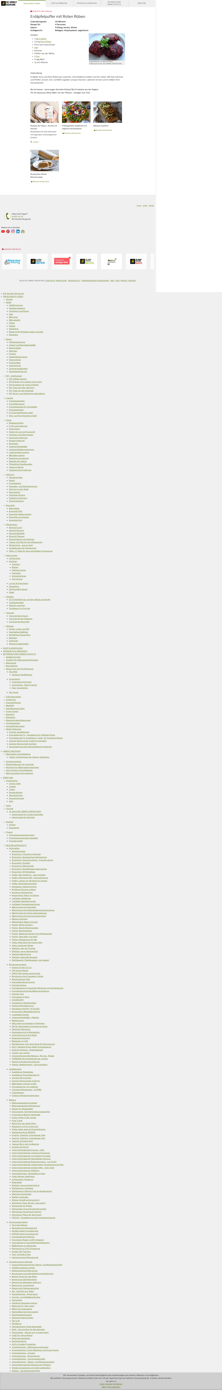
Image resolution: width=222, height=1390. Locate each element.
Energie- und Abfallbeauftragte (26, 1297)
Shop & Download (59, 3)
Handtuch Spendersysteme (24, 1303)
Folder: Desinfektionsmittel (24, 883)
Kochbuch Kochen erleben (24, 889)
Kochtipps (13, 444)
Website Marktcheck (21, 954)
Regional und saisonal (19, 458)
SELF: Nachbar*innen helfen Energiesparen (31, 1047)
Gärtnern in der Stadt (19, 489)
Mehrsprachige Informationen (19, 773)
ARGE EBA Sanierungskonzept (26, 973)
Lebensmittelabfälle (18, 446)
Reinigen (13, 638)
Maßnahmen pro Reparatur (24, 1246)
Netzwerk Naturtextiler (22, 1318)
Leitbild (12, 786)
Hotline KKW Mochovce (23, 1006)
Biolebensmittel (16, 423)
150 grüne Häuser (20, 970)
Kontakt (132, 281)
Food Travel (17, 1120)
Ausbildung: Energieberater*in (25, 1075)
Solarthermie (15, 365)
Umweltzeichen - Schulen (23, 1353)
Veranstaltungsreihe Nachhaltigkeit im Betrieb (30, 747)
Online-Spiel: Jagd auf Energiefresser (29, 1129)
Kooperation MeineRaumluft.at (26, 1011)
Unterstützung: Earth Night (24, 1035)
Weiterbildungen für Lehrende (20, 764)
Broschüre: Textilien (21, 863)
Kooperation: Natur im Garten (25, 895)
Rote (42, 42)
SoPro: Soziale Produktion (24, 1344)
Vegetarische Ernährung (20, 470)
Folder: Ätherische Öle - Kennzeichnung (30, 878)
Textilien (10, 597)
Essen (9, 420)
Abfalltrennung (16, 305)
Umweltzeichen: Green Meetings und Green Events (35, 1350)
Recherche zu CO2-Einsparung (26, 1248)
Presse (124, 281)
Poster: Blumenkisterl (22, 931)
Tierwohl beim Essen (18, 616)
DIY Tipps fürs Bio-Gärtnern (21, 388)
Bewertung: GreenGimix (23, 1285)
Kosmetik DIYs (15, 511)
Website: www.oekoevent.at (25, 951)
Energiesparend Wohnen (23, 1237)
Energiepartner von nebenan (25, 1087)
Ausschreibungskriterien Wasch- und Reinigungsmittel (37, 1265)
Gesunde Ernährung (18, 438)
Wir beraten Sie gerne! (13, 293)
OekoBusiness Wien (15, 708)
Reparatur (13, 335)
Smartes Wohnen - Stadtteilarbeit (27, 1050)
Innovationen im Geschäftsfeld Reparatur (31, 1243)
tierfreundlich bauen (18, 589)
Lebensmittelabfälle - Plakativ (25, 1017)
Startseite (50, 281)
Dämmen (13, 351)
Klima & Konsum (16, 530)
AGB (112, 281)
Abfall (8, 302)
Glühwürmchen (19, 570)
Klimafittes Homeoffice (19, 635)
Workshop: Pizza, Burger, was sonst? (29, 1203)
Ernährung (11, 700)
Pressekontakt (16, 841)
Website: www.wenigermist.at (25, 1185)
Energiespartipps (17, 401)
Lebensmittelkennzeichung (21, 449)
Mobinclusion (18, 1020)
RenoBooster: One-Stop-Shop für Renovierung (33, 1044)
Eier (38, 56)
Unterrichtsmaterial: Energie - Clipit (28, 1150)
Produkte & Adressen (87, 3)
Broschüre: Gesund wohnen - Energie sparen (32, 860)
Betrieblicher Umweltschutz (114, 3)
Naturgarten (14, 492)
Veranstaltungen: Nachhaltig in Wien (28, 1173)
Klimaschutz (11, 524)
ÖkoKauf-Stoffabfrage (22, 675)
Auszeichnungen (16, 798)
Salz (36, 47)
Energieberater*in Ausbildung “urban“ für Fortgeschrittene (36, 738)
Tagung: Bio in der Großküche (25, 1144)
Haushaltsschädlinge (18, 632)
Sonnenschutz (15, 520)
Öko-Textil (13, 692)
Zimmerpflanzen (16, 501)
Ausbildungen (15, 1069)
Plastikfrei (13, 329)
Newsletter (14, 828)
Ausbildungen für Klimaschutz (22, 548)
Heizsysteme (15, 360)
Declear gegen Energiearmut (25, 1231)
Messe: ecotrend (19, 919)
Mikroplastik (14, 320)
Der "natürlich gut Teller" (23, 1291)
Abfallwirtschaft (13, 657)
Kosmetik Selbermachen (20, 514)
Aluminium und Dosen (19, 311)
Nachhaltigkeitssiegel (22, 1315)
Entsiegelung (15, 483)
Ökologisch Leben (32, 4)
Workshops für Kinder (22, 1206)
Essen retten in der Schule (24, 1117)
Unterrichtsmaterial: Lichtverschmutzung (31, 1153)
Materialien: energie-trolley (24, 1084)
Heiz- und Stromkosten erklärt (23, 416)
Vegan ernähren (16, 467)
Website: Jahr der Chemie (23, 948)
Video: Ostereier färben (22, 945)
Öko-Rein (13, 672)
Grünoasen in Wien (20, 997)
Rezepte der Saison (42, 11)
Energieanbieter (16, 410)
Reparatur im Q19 (20, 1041)
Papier (12, 323)
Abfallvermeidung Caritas (23, 1268)
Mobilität (10, 705)
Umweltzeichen (13, 723)
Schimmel (13, 641)
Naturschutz (11, 555)
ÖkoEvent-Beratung (21, 1029)
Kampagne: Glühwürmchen (24, 887)
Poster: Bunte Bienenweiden (25, 928)
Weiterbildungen (13, 729)
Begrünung (11, 663)
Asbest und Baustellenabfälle (22, 345)
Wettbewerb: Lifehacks (22, 1188)
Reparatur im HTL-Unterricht (25, 1126)
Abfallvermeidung (17, 308)
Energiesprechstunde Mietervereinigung (30, 991)
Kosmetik (10, 505)
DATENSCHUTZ (74, 281)
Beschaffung (12, 666)
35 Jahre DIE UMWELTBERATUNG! (25, 811)
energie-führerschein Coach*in (26, 1081)
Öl (35, 62)
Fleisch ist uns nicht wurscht (22, 432)
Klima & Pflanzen (17, 536)
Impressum (61, 281)
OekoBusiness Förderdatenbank (27, 1326)
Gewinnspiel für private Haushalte (27, 814)
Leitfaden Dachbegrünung (24, 901)
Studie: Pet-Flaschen (21, 1251)
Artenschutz (14, 558)
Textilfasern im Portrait (19, 608)
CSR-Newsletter (13, 697)
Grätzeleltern (18, 1093)
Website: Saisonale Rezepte (24, 957)
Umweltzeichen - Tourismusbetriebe (28, 1359)
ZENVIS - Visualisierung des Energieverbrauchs (33, 1218)
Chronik (9, 808)
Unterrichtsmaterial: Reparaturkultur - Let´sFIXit (34, 1162)
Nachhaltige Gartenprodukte (25, 1312)
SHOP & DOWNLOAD (13, 648)
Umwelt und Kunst (20, 1147)
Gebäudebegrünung (18, 357)
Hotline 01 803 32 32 (21, 967)
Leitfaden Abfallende (21, 898)
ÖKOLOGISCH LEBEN (13, 296)
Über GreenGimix (20, 688)
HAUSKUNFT (18, 1000)
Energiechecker (19, 985)
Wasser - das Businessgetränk (26, 1371)
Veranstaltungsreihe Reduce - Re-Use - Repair (33, 1056)
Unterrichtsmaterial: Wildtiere (25, 1170)
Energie (9, 398)
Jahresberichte (16, 795)
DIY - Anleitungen (14, 376)
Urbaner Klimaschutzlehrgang (25, 1095)
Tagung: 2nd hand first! (22, 1141)
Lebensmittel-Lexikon (19, 452)
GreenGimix (14, 679)
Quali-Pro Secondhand (22, 1335)
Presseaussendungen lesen (21, 835)
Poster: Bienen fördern (22, 925)
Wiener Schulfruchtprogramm (25, 1200)
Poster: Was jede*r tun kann (24, 936)
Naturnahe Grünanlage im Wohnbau (28, 1023)
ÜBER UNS (8, 778)
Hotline (12, 825)
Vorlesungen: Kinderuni (22, 1179)
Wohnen (10, 626)
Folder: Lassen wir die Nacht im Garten (29, 881)
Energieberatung (17, 404)
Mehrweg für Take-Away (23, 1306)
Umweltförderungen (15, 726)
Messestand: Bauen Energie (25, 922)
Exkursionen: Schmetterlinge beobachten (31, 1112)
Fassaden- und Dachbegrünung (23, 486)
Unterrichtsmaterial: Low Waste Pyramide (31, 1156)
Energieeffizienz (13, 703)
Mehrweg (13, 317)
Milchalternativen (17, 455)
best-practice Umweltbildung (19, 770)
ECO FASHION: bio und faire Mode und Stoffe (29, 599)
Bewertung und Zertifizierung (19, 669)
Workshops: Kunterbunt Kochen (26, 1212)
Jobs (117, 281)
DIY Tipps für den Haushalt (21, 391)
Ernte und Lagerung (18, 426)
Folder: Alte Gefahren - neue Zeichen (29, 875)
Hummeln (16, 573)
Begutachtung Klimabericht (24, 1228)
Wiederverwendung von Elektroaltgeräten (31, 1368)
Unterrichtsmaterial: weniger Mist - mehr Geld (33, 1168)
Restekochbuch (19, 1341)
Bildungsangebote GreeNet (24, 1103)
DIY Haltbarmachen (18, 379)
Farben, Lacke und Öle (19, 629)
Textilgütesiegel (16, 602)
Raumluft (10, 714)
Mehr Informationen (111, 1387)
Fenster (12, 354)
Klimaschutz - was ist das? (21, 545)
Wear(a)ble (17, 1182)
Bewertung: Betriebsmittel (24, 1279)
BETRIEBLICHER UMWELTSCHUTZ (19, 654)
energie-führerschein (21, 1078)
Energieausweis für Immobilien (23, 407)
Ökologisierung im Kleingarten (26, 1032)
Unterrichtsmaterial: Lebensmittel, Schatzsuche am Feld (37, 1165)
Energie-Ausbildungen (19, 732)
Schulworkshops (13, 761)
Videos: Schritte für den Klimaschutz (25, 542)
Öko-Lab (16, 1321)
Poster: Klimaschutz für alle (24, 939)
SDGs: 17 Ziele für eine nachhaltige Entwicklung (31, 551)
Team (8, 805)
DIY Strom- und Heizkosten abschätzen (27, 393)
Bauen (9, 339)
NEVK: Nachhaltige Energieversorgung (29, 1026)
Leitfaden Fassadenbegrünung (26, 904)
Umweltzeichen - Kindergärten (26, 1356)
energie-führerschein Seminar (23, 744)
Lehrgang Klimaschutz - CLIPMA (27, 1090)
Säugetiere (14, 586)
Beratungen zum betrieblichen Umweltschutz (32, 1274)
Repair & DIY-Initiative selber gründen (26, 332)
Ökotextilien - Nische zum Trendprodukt (30, 1332)
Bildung (12, 1100)
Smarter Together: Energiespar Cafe (28, 1135)
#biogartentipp (16, 477)
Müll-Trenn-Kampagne (22, 1309)
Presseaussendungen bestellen (23, 838)
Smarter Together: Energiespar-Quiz (28, 1138)
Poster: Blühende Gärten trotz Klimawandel (32, 934)
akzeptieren (111, 1381)
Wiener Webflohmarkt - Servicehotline (29, 1064)
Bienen (15, 567)
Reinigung (10, 717)
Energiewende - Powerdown (25, 1294)
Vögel (11, 592)
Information (14, 848)
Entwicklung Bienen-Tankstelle (26, 1115)
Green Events (12, 711)
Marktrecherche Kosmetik (24, 907)
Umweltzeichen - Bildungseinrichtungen (30, 1347)
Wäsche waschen (17, 605)
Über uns (142, 3)
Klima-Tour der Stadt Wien (24, 1123)
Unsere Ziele (15, 783)
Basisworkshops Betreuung (24, 1271)
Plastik (12, 326)
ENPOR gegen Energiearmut (25, 1234)
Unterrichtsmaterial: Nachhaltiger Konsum (31, 1159)
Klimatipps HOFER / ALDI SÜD (25, 1009)
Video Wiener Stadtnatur (23, 1176)
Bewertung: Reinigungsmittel (25, 1288)
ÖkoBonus (17, 1323)
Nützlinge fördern (17, 495)
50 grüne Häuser (20, 1225)
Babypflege (14, 508)
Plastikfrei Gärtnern (18, 498)
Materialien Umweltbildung (18, 754)
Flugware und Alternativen (21, 435)
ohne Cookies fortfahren (111, 1384)
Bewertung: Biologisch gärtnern (26, 1282)
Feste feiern (14, 429)
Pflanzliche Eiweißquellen (20, 464)
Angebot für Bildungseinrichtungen (22, 660)
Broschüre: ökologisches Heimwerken (29, 857)
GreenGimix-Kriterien (22, 682)
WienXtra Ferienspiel (21, 1194)
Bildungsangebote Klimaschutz (26, 1106)
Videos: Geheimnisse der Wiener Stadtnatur (29, 757)
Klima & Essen (15, 527)
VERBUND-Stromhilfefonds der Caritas (30, 1059)
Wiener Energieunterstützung (26, 1062)
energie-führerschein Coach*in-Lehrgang (27, 741)
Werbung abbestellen (19, 644)
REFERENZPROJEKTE (16, 845)
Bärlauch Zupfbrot (100, 126)
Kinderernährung (17, 441)
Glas (11, 314)
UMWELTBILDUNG (12, 751)
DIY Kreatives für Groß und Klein (24, 385)
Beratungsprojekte (17, 964)
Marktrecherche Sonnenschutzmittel (29, 916)
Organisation (12, 781)
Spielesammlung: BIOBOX (23, 1132)
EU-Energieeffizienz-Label (21, 413)
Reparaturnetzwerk (21, 1038)
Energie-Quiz (18, 994)
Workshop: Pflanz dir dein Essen (27, 1215)
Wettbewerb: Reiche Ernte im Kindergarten (32, 1191)
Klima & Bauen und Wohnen (21, 539)
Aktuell (9, 299)
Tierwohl (10, 613)
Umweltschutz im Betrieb (20, 1262)
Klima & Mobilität (17, 533)
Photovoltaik (15, 363)
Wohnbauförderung (18, 371)
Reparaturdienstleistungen (18, 720)
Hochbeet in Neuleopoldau (24, 1003)
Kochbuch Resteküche (22, 892)
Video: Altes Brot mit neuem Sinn (27, 942)
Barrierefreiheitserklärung (95, 281)
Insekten (13, 561)
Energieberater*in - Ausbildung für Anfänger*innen (32, 735)
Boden (12, 480)
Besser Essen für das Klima (24, 1276)
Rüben (48, 42)
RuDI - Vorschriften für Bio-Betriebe (28, 1329)
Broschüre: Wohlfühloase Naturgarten (29, 869)
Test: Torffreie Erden (21, 1254)
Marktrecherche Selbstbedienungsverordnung (33, 910)
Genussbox (17, 1300)
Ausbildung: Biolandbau (22, 1072)
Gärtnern (10, 474)
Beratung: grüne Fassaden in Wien (27, 976)
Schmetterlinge (19, 576)
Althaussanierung (17, 342)
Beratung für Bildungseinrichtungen (22, 767)
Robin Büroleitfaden (21, 1338)
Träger (12, 789)
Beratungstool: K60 (21, 979)
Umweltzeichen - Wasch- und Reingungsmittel (33, 1362)
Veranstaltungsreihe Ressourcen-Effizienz (31, 1365)
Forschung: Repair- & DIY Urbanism (28, 1240)
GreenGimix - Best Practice (24, 685)
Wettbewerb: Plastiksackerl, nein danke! (30, 960)
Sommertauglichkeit (18, 368)
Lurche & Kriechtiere (18, 583)
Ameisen (16, 564)
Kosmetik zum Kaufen (19, 517)
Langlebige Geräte (20, 1015)
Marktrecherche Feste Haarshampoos (29, 913)
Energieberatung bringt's (23, 982)
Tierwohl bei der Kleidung (20, 619)
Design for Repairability (22, 1109)
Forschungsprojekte (18, 1222)
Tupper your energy (21, 1053)
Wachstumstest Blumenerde (25, 1257)
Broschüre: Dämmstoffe (23, 866)
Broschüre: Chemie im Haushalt (26, 854)
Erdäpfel (42, 39)
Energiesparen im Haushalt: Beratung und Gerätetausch (37, 988)
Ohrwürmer (17, 579)
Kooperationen (16, 792)
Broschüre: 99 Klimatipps (23, 872)
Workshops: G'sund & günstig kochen (29, 1209)
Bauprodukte (15, 348)
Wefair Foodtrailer (20, 1197)
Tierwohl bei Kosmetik (19, 622)
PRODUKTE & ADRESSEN (15, 651)
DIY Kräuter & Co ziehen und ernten (25, 382)
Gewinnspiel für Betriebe (23, 817)
